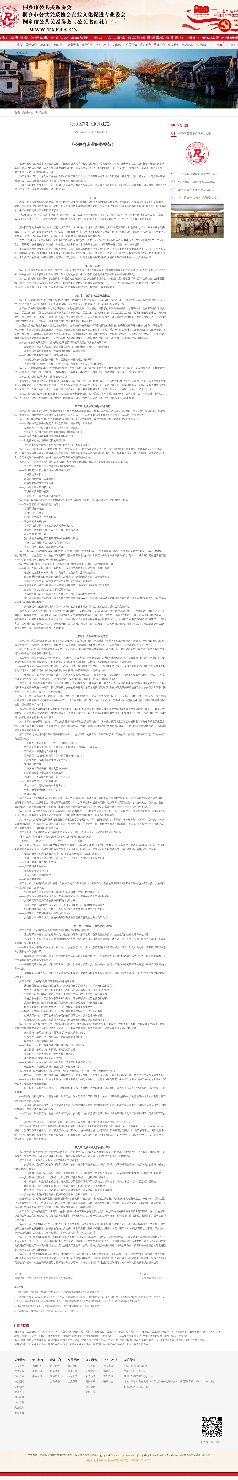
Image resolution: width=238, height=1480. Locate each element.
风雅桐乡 (37, 1366)
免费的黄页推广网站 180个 (194, 133)
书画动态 (108, 1381)
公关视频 (90, 1386)
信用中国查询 (167, 1340)
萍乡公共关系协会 (57, 1344)
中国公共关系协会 (71, 1336)
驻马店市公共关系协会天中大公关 (99, 1340)
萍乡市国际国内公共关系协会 (64, 1340)
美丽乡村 (37, 1376)
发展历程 (19, 1371)
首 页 (20, 44)
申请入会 (19, 1413)
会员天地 (73, 44)
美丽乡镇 (37, 1371)
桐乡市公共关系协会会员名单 (196, 189)
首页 (17, 112)
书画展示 (108, 1371)
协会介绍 (19, 1376)
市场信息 (187, 44)
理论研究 (145, 44)
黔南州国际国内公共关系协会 (30, 1340)
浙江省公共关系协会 (25, 1331)
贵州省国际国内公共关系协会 (99, 1336)
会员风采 (73, 1381)
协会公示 (87, 44)
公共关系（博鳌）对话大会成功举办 (199, 173)
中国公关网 (61, 1331)
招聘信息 (201, 44)
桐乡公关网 (214, 1331)
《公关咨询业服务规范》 (152, 1278)
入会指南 (19, 1407)
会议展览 (173, 44)
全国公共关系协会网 (137, 1344)
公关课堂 (90, 1371)
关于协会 (31, 44)
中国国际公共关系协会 (80, 1331)
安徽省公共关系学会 (106, 1331)
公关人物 (90, 1366)
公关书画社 (102, 44)
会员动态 (55, 1381)
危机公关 (90, 1392)
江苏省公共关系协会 (128, 1336)
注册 (219, 45)
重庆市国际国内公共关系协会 (109, 1344)
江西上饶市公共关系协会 (177, 1336)
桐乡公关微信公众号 (25, 1336)
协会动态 (55, 1371)
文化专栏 (117, 44)
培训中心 (159, 44)
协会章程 (19, 1402)
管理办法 (19, 1392)
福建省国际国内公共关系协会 (30, 1344)
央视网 (179, 1340)
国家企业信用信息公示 (146, 1340)
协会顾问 (19, 1381)
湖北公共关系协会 (195, 1340)
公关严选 (131, 44)
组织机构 (19, 1397)
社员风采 (108, 1366)
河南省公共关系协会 (80, 1344)
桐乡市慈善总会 (197, 1331)
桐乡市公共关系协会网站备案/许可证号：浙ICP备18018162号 (119, 1460)
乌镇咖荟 (45, 44)
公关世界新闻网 (179, 1331)
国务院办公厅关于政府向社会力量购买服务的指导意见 (43, 1278)
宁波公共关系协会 (128, 1331)
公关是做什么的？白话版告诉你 (197, 197)
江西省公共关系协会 (151, 1336)
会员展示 (19, 1366)
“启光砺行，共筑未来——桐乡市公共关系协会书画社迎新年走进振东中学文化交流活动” (199, 182)
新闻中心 (59, 44)
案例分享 (90, 1381)
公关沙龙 (90, 1376)
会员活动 (73, 1371)
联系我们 (21, 53)
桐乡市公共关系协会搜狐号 (154, 1331)
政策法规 (41, 112)
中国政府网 (126, 1340)
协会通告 (55, 1366)
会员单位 (73, 1366)
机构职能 (19, 1386)
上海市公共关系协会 (49, 1336)
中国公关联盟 (45, 1331)
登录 (233, 45)
